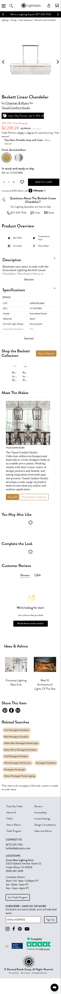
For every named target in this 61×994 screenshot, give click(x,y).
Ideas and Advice (43, 831)
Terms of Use (25, 973)
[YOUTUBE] (27, 929)
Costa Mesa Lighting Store (20, 860)
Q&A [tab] (37, 575)
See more (29, 279)
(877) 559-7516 (14, 844)
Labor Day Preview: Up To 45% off (26, 116)
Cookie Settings (42, 819)
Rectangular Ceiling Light (14, 769)
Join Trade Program (17, 897)
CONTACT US (14, 839)
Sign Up (50, 920)
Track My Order (14, 806)
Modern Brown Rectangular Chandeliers (20, 749)
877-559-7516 (18, 213)
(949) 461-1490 (14, 870)
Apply (21, 133)
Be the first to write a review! (30, 623)
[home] (30, 8)
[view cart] (57, 5)
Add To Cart (43, 182)
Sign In (30, 133)
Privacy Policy (14, 973)
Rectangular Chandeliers (46, 762)
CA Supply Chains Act (39, 973)
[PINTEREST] (20, 929)
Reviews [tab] (25, 575)
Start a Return (13, 825)
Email (51, 213)
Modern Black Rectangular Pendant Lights (21, 743)
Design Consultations (45, 825)
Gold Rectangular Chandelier (16, 756)
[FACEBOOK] (13, 929)
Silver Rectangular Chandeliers (16, 730)
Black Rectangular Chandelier (16, 736)
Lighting (5, 19)
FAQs (9, 819)
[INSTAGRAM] (7, 929)
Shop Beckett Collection (34, 497)
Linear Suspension (25, 19)
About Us (11, 812)
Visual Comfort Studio (16, 108)
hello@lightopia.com (18, 848)
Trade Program (13, 831)
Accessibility (40, 812)
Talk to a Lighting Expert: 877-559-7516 (30, 14)
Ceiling (13, 19)
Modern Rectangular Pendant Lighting (19, 775)
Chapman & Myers (17, 103)
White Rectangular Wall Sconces (17, 762)
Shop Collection (46, 353)
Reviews (38, 806)
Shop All (12, 497)
